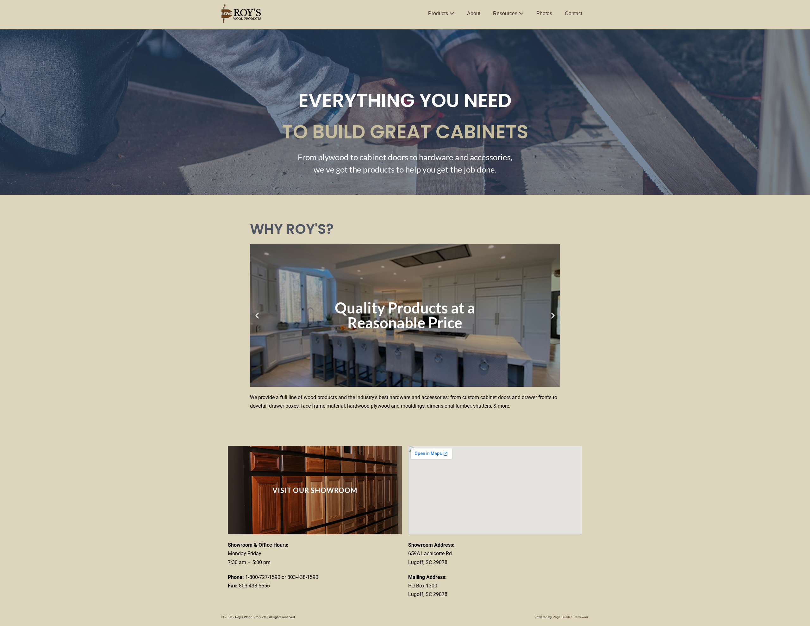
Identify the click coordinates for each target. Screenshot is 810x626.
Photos (544, 13)
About (473, 13)
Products (438, 13)
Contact (573, 13)
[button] (257, 315)
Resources (506, 13)
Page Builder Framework (571, 617)
